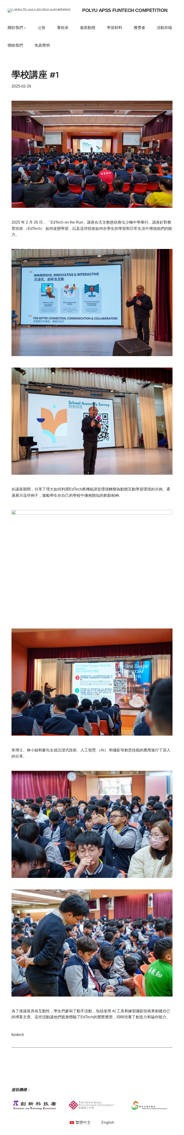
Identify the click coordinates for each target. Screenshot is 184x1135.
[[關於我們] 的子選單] (25, 28)
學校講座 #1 (35, 76)
